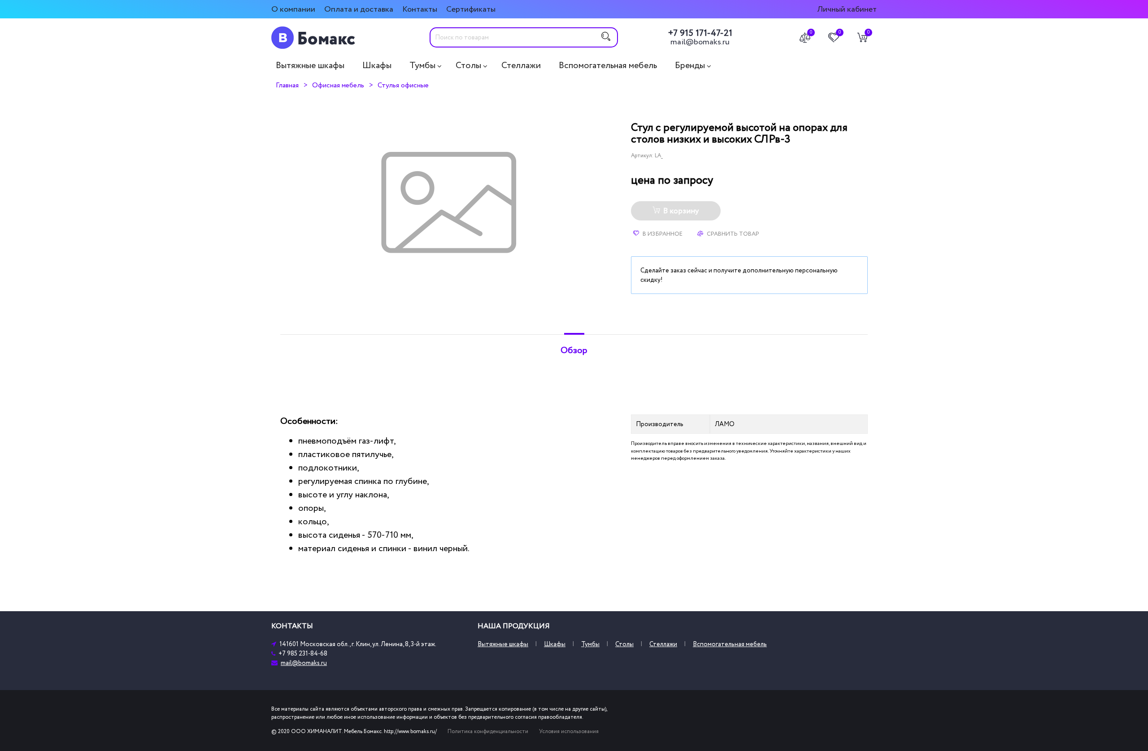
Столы (468, 65)
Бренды (690, 65)
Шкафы (376, 65)
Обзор (574, 350)
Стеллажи (521, 65)
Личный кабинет (847, 9)
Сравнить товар (732, 234)
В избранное (662, 234)
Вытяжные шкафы (310, 65)
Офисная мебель (338, 85)
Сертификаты (471, 9)
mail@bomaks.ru (700, 42)
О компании (293, 9)
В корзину (681, 211)
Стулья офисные (403, 85)
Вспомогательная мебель (608, 65)
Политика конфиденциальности (488, 731)
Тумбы (422, 65)
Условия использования (569, 731)
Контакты (419, 9)
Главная (287, 85)
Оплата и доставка (358, 9)
